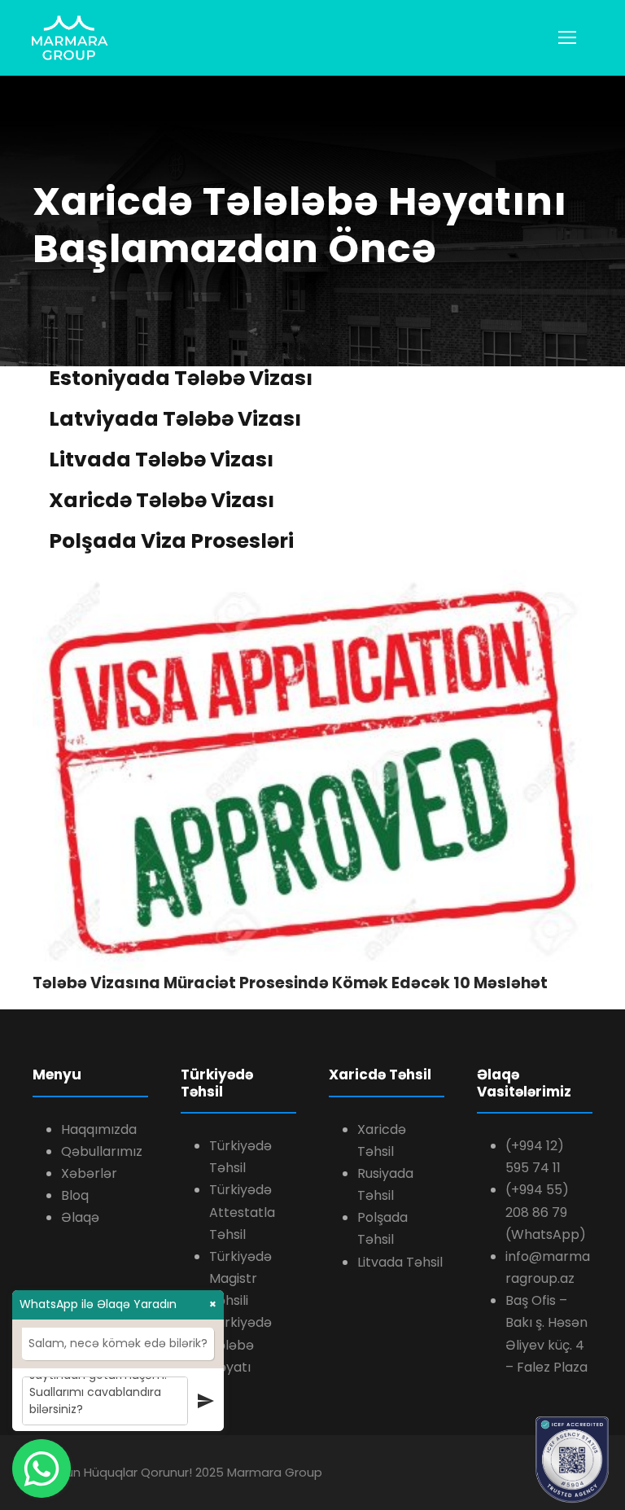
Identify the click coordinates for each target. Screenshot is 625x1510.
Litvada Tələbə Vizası (161, 459)
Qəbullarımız (101, 1151)
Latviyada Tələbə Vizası (175, 419)
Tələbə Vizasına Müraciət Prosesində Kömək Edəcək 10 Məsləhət (290, 983)
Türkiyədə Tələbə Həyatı (240, 1344)
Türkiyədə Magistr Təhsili (240, 1278)
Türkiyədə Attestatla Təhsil (242, 1211)
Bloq (75, 1195)
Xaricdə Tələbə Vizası (161, 500)
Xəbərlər (89, 1173)
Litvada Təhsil (400, 1262)
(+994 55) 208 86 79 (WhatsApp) (545, 1211)
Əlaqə (80, 1217)
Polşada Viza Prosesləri (171, 541)
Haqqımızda (99, 1129)
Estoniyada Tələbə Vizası (180, 378)
